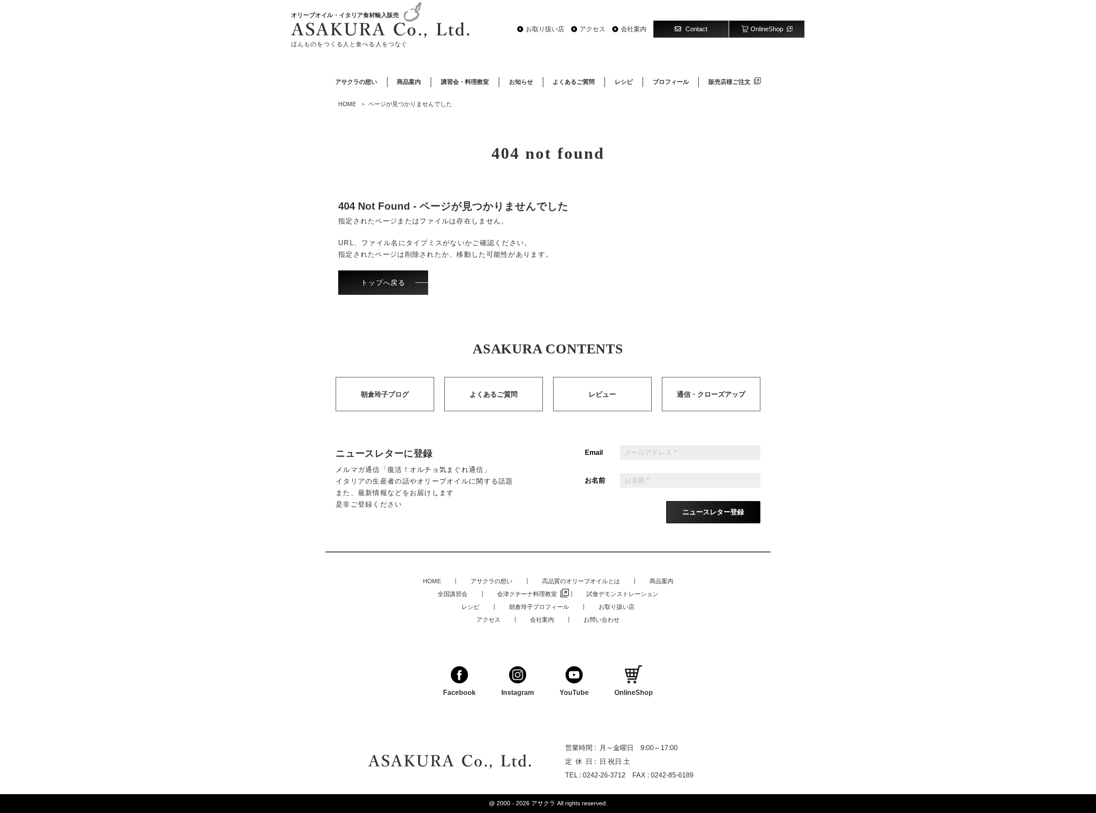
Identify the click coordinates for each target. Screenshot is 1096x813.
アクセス (592, 29)
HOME (432, 581)
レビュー (602, 394)
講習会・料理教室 (465, 81)
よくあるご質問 (574, 81)
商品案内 (409, 81)
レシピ (624, 81)
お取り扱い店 (545, 29)
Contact (696, 29)
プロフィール (671, 81)
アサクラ (543, 803)
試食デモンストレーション (622, 594)
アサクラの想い (356, 81)
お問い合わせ (601, 620)
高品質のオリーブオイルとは (581, 581)
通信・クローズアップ (711, 394)
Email (594, 452)
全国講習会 (453, 594)
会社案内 (633, 29)
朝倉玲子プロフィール (539, 607)
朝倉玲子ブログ (385, 394)
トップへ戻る (383, 282)
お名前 (595, 480)
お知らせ (521, 81)
